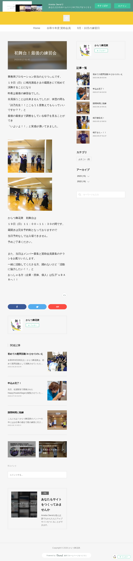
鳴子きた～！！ (99, 132)
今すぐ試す (102, 5)
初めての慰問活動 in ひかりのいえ (25, 353)
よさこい (84, 159)
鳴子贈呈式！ (98, 117)
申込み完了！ (14, 383)
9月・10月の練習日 (88, 28)
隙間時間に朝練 (16, 412)
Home (36, 28)
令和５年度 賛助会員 (59, 28)
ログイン (122, 5)
